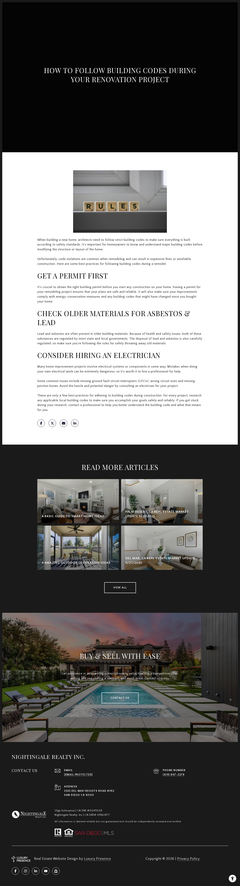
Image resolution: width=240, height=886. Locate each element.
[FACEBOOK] (15, 871)
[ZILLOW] (56, 871)
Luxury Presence (97, 859)
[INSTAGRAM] (25, 871)
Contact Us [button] (120, 697)
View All (120, 587)
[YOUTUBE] (46, 871)
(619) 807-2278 (173, 774)
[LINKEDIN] (35, 871)
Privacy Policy (188, 859)
